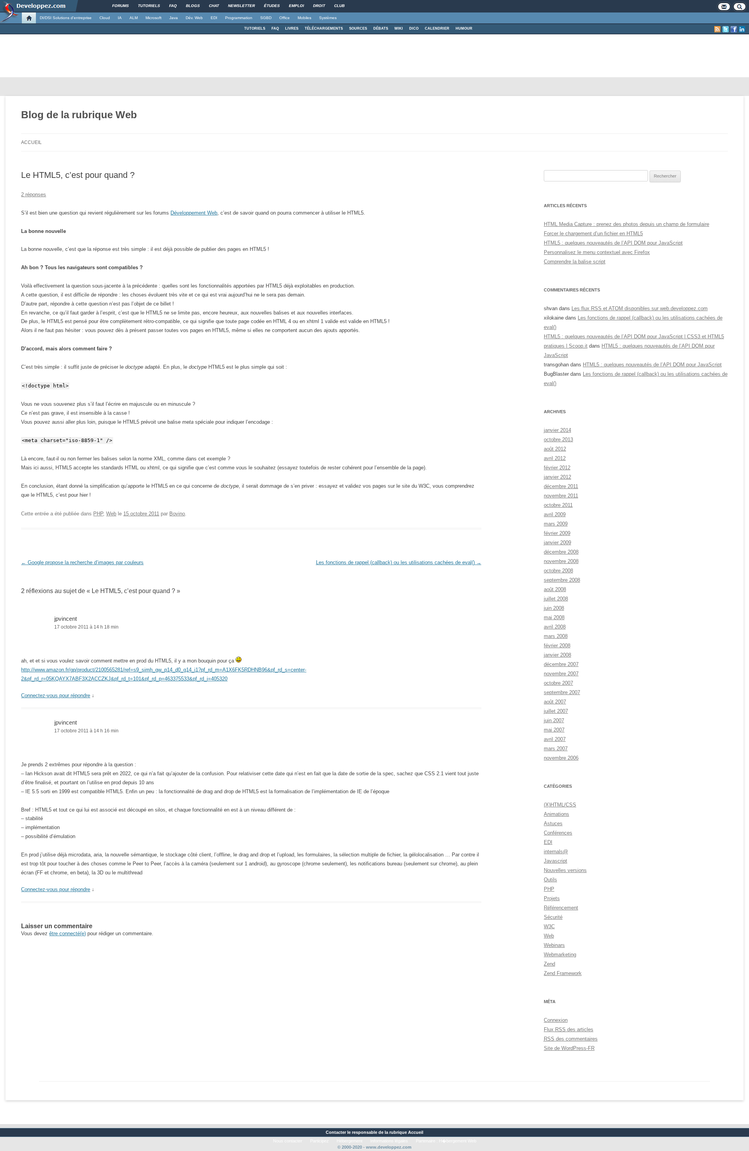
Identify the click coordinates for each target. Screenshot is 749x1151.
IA (120, 18)
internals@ (556, 851)
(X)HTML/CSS (560, 805)
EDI (214, 18)
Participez (319, 1141)
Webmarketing (560, 954)
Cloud (104, 18)
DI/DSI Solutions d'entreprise (66, 18)
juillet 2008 (556, 599)
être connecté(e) (67, 933)
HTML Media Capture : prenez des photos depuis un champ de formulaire (626, 224)
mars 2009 (556, 524)
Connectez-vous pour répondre (55, 695)
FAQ (275, 28)
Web (111, 514)
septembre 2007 (562, 692)
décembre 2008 (561, 552)
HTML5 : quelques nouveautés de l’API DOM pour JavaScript (613, 243)
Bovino (177, 514)
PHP (98, 514)
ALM (134, 18)
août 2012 (555, 449)
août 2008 (555, 589)
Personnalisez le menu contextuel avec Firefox (597, 252)
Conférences (558, 833)
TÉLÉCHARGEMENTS (324, 28)
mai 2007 (554, 730)
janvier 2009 (557, 542)
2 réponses (33, 194)
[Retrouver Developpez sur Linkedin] (742, 29)
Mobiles (304, 18)
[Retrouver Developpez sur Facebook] (734, 29)
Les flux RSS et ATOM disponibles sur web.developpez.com (640, 308)
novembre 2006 (561, 758)
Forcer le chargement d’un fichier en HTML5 (593, 233)
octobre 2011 (558, 505)
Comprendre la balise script (574, 262)
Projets (552, 898)
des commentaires (571, 1039)
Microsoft (154, 18)
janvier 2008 (557, 655)
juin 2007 (554, 720)
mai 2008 (554, 617)
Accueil (31, 142)
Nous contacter (287, 1141)
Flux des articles (568, 1029)
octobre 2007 (558, 683)
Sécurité (553, 917)
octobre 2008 (558, 571)
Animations (556, 814)
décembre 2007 (561, 664)
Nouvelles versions (565, 870)
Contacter (336, 1132)
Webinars (554, 945)
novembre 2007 (561, 674)
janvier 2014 (557, 430)
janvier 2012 (557, 477)
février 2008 (557, 645)
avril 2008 (555, 627)
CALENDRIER (437, 28)
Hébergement (349, 1141)
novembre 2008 (561, 561)
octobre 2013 (558, 439)
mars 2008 (556, 636)
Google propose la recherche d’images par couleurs (82, 562)
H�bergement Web (457, 1141)
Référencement (561, 908)
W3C (549, 926)
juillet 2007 (556, 711)
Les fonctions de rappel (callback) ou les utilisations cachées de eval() (398, 562)
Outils (550, 880)
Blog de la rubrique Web (79, 115)
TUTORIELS (254, 28)
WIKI (398, 28)
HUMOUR (464, 28)
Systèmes (328, 18)
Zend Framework (563, 973)
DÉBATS (380, 28)
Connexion (556, 1020)
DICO (414, 28)
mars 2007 (556, 748)
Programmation (238, 18)
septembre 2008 (562, 580)
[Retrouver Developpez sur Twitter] (725, 29)
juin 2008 (554, 608)
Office (284, 18)
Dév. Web (194, 18)
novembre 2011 (561, 496)
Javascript (555, 861)
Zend (549, 964)
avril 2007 (555, 739)
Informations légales (389, 1141)
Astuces (553, 823)
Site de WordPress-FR (569, 1048)
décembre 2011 (561, 486)
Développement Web (193, 213)
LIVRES (291, 28)
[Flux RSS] (717, 29)
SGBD (266, 18)
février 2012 (557, 468)
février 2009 (557, 533)
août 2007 (555, 702)
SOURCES (358, 28)
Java (173, 18)
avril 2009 (555, 514)
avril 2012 (555, 458)
